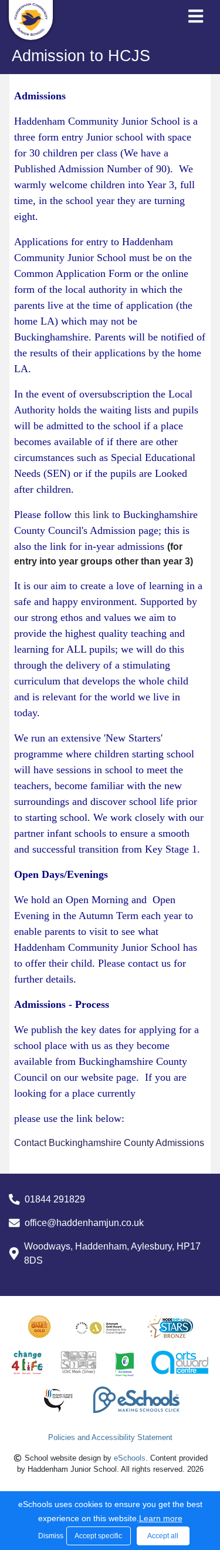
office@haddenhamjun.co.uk (84, 1223)
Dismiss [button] (49, 1536)
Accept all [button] (162, 1536)
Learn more (160, 1518)
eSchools (129, 1458)
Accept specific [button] (98, 1536)
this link (92, 514)
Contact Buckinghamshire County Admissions (109, 1143)
